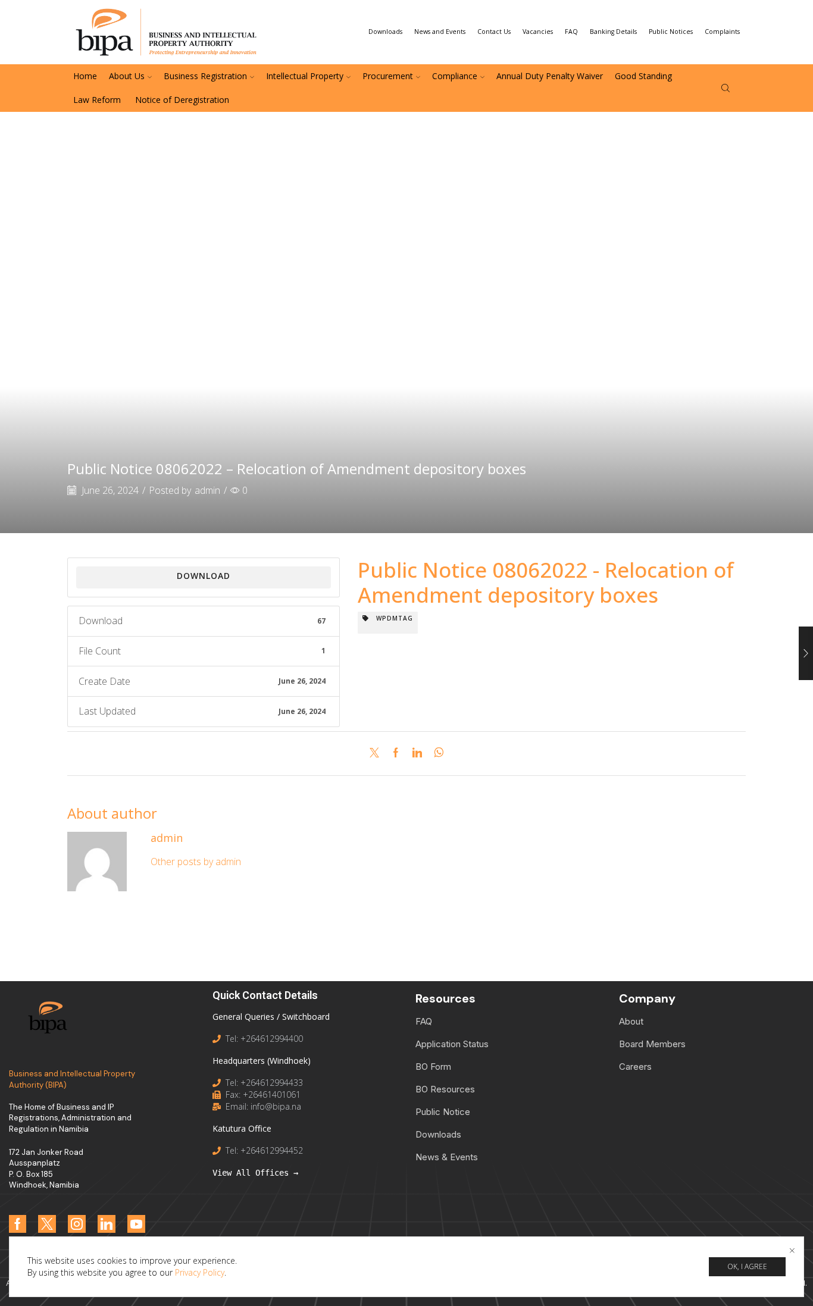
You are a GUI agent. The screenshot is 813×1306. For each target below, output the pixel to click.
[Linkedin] (106, 1224)
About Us (127, 76)
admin (207, 490)
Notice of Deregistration (181, 99)
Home (85, 76)
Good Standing (643, 76)
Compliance (454, 76)
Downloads (385, 31)
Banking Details (613, 31)
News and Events (439, 31)
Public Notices (671, 31)
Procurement (387, 76)
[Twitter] (377, 753)
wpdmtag (391, 618)
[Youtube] (136, 1224)
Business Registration (205, 76)
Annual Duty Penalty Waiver (549, 76)
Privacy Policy (199, 1272)
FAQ (571, 31)
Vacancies (538, 31)
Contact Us (494, 31)
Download (203, 575)
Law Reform (97, 99)
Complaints (722, 31)
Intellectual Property (304, 76)
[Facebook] (395, 753)
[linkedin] (417, 753)
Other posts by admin (196, 861)
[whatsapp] (436, 753)
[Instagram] (77, 1224)
